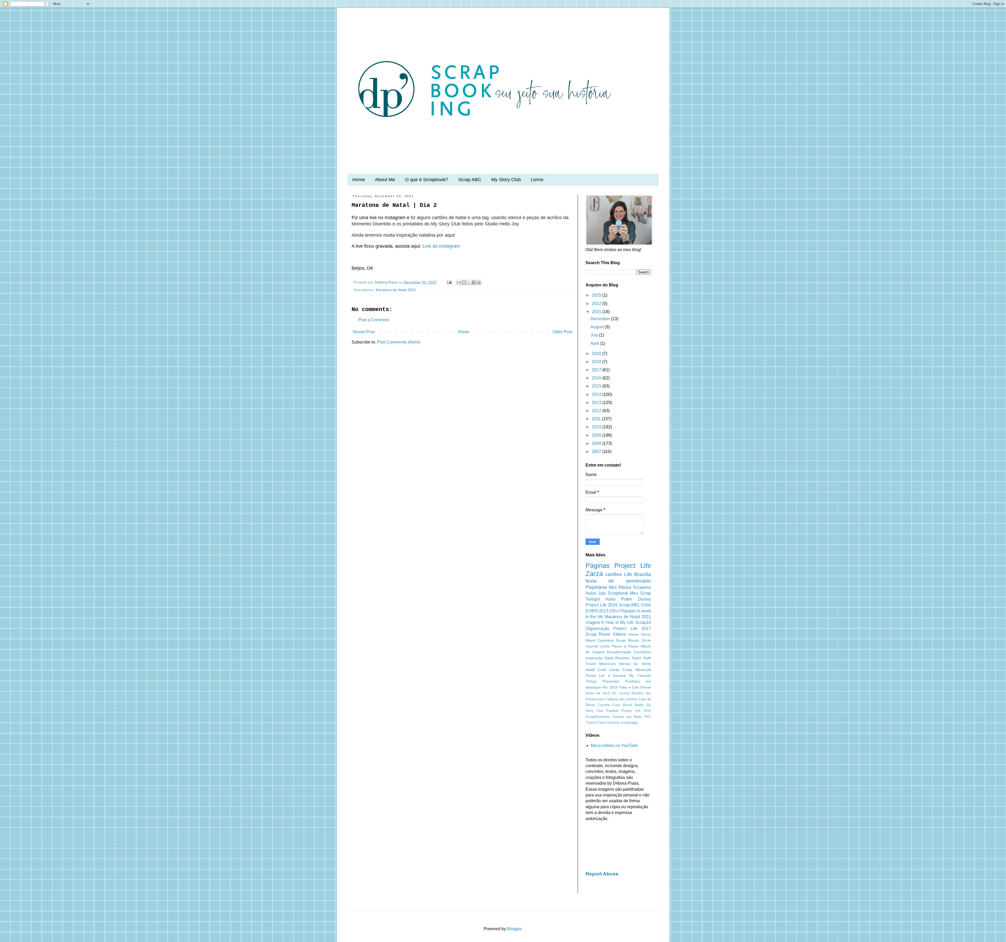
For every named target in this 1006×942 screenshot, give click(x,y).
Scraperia (642, 587)
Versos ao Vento (635, 664)
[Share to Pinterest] (479, 282)
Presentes (611, 681)
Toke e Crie (629, 687)
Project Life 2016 (601, 605)
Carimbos (606, 640)
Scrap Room (598, 634)
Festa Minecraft (637, 670)
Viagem (593, 622)
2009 (597, 435)
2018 (597, 361)
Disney (644, 599)
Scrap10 (643, 622)
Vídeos (619, 634)
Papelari (612, 711)
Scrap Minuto (627, 640)
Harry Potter (618, 599)
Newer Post (364, 332)
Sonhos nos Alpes (627, 717)
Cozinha (604, 705)
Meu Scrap (640, 593)
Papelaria (596, 587)
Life (628, 574)
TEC (647, 717)
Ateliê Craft (596, 670)
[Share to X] (469, 282)
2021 (597, 311)
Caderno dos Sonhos (621, 699)
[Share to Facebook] (474, 282)
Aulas (591, 593)
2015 (597, 386)
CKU (614, 611)
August (598, 327)
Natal (609, 658)
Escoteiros (642, 652)
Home (358, 179)
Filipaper (628, 611)
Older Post (562, 332)
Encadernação (619, 652)
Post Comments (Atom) (398, 342)
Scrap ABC (469, 179)
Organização (597, 628)
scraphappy (629, 722)
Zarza (594, 573)
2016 (597, 378)
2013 (597, 402)
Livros (537, 179)
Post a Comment (373, 320)
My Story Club (506, 179)
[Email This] (459, 282)
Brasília (642, 574)
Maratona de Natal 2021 (396, 290)
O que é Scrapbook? (426, 179)
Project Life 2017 (632, 628)
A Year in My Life (617, 622)
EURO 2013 (597, 611)
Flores (591, 675)
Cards (614, 670)
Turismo (592, 722)
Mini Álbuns (620, 587)
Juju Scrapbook (613, 593)
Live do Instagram (441, 246)
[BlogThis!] (464, 282)
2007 (597, 451)
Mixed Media (633, 705)
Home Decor (639, 634)
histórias (612, 722)
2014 (597, 394)
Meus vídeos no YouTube (614, 745)
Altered (645, 687)
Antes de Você (598, 693)
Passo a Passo (625, 646)
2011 (597, 419)
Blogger (514, 929)
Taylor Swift (641, 658)
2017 (597, 370)
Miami (590, 640)
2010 (597, 427)
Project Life (632, 565)
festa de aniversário (618, 581)
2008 (597, 443)
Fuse (616, 705)
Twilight (593, 599)
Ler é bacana (612, 675)
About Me (385, 179)
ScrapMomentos (598, 717)
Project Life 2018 (636, 711)
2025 (597, 295)
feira (602, 722)
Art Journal (621, 693)
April (595, 343)
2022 (597, 303)
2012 (597, 410)
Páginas (598, 565)
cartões (613, 574)
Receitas (622, 658)
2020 (597, 353)
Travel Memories (601, 664)
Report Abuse (602, 874)
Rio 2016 (610, 687)
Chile (646, 605)
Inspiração (594, 658)
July (595, 335)
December (601, 319)
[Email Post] (449, 282)
